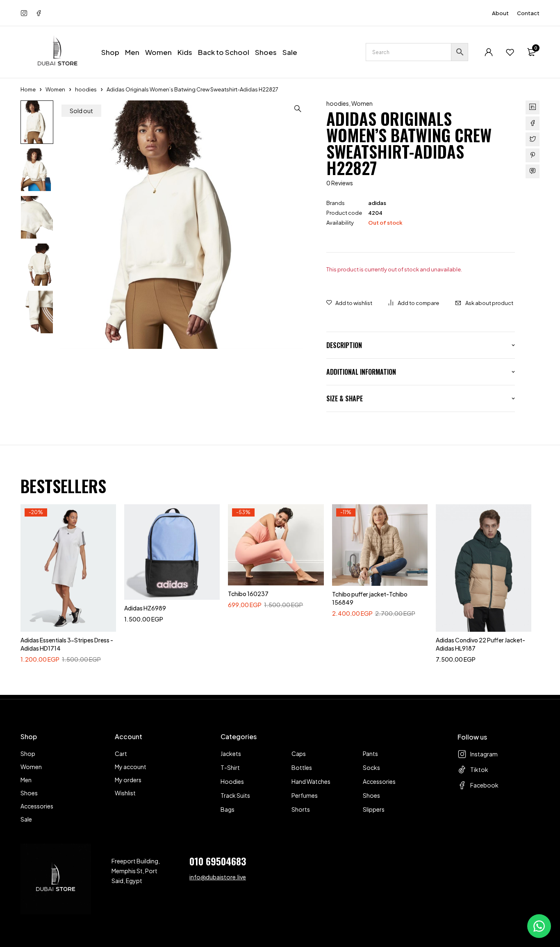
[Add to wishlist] (349, 303)
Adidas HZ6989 (145, 608)
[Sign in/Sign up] (488, 52)
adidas (377, 203)
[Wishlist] (510, 52)
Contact (528, 13)
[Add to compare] (414, 303)
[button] (297, 108)
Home (28, 89)
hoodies (86, 89)
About (500, 13)
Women (55, 89)
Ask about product (489, 303)
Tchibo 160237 (248, 593)
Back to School (223, 52)
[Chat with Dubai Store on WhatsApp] (539, 926)
